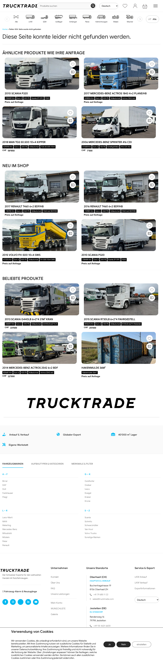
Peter (4, 541)
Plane (87, 22)
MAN (4, 521)
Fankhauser (7, 493)
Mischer (129, 22)
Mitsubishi (7, 533)
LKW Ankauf (141, 576)
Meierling (6, 525)
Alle (16, 22)
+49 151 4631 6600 (101, 625)
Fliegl (4, 497)
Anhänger (73, 22)
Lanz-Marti (7, 517)
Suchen (93, 6)
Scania (88, 517)
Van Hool (89, 529)
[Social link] (5, 602)
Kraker (88, 497)
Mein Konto (56, 602)
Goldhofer (89, 481)
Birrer (5, 481)
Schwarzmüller (91, 525)
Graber (88, 485)
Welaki (115, 22)
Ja (109, 644)
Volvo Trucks (90, 533)
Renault (5, 545)
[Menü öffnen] (155, 5)
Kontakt (55, 576)
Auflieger (58, 22)
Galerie (54, 614)
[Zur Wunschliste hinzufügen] (73, 64)
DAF (4, 485)
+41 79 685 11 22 (100, 594)
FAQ (53, 588)
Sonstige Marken (92, 537)
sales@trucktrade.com (103, 599)
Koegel (88, 493)
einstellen (141, 644)
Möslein (6, 537)
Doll (4, 489)
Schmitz (88, 521)
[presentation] (7, 19)
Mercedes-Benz (9, 529)
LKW (30, 22)
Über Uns (55, 582)
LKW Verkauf (141, 582)
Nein (123, 644)
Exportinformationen (145, 588)
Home (4, 29)
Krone (87, 501)
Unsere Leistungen (60, 594)
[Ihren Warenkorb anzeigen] (145, 5)
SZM (44, 22)
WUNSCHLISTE (58, 608)
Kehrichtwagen (101, 22)
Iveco (87, 489)
